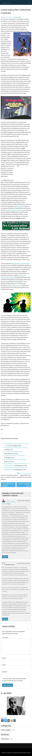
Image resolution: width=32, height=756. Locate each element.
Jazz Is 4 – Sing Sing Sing (23, 484)
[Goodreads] (11, 720)
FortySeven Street (16, 752)
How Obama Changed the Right (13, 451)
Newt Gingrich (20, 206)
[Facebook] (2, 720)
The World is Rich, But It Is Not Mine (14, 455)
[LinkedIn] (8, 720)
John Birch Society (16, 285)
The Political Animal (12, 475)
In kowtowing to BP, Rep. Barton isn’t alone (16, 447)
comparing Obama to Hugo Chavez (15, 210)
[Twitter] (5, 720)
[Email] (14, 720)
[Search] (29, 3)
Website (4, 671)
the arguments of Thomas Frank (20, 263)
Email (4, 665)
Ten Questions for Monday (8, 484)
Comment (5, 637)
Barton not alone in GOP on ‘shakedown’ (15, 459)
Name (4, 658)
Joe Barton (14, 477)
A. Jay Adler (18, 17)
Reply (5, 556)
